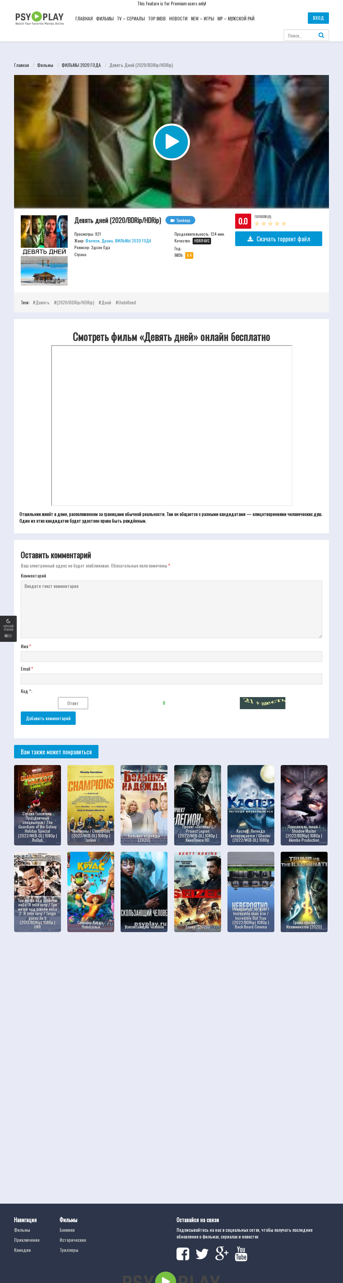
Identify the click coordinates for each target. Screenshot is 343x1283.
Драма (107, 240)
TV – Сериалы (131, 18)
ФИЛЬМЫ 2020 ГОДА (81, 64)
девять (43, 302)
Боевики (67, 1229)
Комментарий (33, 575)
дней (106, 302)
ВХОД (318, 17)
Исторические (73, 1239)
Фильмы (105, 18)
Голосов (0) (263, 216)
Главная (84, 18)
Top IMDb (157, 18)
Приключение (27, 1239)
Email (27, 668)
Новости (178, 18)
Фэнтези (92, 240)
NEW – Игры (202, 18)
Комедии (22, 1249)
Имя (26, 646)
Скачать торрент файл (283, 238)
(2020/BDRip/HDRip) (75, 302)
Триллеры (69, 1249)
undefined (127, 302)
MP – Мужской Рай (236, 18)
